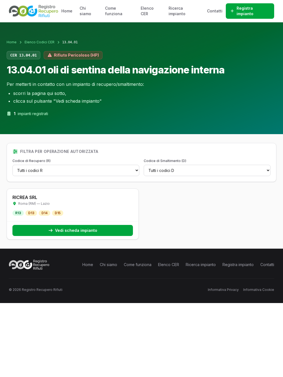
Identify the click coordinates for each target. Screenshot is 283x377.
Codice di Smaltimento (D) (165, 161)
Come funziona (113, 11)
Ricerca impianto (177, 11)
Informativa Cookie (258, 290)
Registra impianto (245, 11)
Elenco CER (147, 11)
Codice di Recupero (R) (31, 161)
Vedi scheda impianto (76, 230)
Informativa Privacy (223, 290)
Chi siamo (85, 11)
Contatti (214, 11)
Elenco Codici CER (39, 42)
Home (66, 11)
